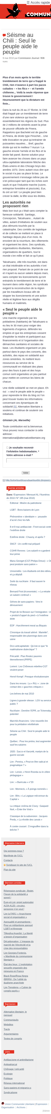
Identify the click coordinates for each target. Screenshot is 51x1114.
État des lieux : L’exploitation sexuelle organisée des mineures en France (18, 967)
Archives (21, 1107)
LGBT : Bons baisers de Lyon (24, 510)
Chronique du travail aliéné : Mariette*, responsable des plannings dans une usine (29, 635)
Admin (46, 1111)
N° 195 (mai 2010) (25, 498)
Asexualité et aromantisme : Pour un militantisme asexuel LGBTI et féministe (18, 925)
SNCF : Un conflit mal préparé (25, 544)
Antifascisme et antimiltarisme (19, 1060)
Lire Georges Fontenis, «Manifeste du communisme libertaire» (18, 956)
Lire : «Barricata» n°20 (21, 782)
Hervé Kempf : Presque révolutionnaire (29, 676)
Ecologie (8, 1074)
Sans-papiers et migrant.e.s (17, 1088)
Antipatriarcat (10, 1064)
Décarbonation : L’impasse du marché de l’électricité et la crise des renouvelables (19, 944)
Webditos (8, 1024)
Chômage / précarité (14, 1069)
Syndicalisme (10, 1092)
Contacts (8, 860)
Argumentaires (11, 1034)
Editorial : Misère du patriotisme (26, 503)
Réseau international (14, 1083)
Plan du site (10, 869)
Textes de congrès (13, 1038)
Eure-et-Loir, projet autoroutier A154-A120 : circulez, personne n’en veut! (19, 905)
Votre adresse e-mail (19, 455)
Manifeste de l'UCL (13, 855)
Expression (19, 494)
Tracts (7, 1029)
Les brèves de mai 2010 (22, 693)
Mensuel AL (33, 494)
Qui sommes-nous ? (14, 851)
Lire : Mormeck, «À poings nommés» (29, 789)
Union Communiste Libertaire (19, 1104)
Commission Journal (28, 58)
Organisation (7, 1107)
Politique (8, 1078)
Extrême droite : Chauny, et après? (27, 537)
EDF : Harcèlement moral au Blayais (28, 625)
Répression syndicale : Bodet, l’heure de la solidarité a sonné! (19, 894)
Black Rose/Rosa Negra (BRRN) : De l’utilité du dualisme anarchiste (16, 979)
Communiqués (11, 1020)
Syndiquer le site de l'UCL (19, 865)
